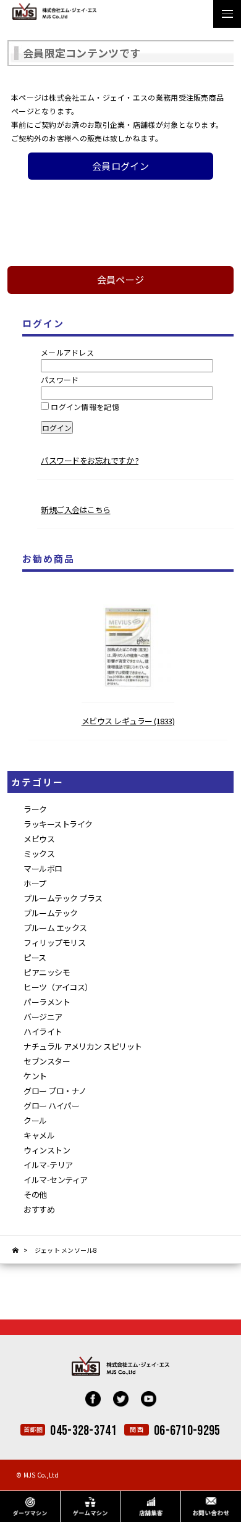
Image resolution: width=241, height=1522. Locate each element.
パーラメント (46, 1002)
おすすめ (38, 1209)
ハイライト (42, 1031)
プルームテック (50, 913)
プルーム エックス (55, 928)
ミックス (38, 853)
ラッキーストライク (58, 824)
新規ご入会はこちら (76, 510)
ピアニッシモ (46, 972)
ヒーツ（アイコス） (58, 987)
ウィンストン (46, 1150)
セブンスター (46, 1061)
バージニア (42, 1016)
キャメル (38, 1135)
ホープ (34, 883)
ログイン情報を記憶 (84, 406)
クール (35, 1120)
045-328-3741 (83, 1431)
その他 (35, 1194)
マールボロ (42, 868)
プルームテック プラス (63, 898)
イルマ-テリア (48, 1165)
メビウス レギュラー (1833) (128, 721)
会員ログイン (120, 165)
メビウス (38, 839)
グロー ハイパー (51, 1105)
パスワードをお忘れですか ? (89, 460)
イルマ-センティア (55, 1179)
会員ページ (121, 279)
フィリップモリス (54, 942)
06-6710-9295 (187, 1431)
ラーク (35, 809)
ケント (35, 1076)
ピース (34, 957)
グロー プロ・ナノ (55, 1091)
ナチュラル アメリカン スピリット (82, 1046)
